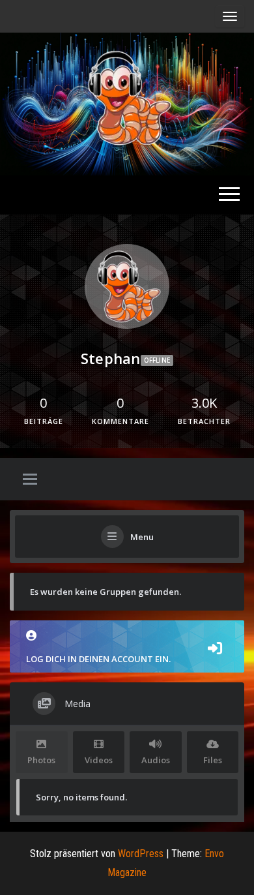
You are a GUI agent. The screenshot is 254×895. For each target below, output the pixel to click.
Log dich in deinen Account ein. (98, 659)
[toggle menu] (30, 480)
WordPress (140, 853)
